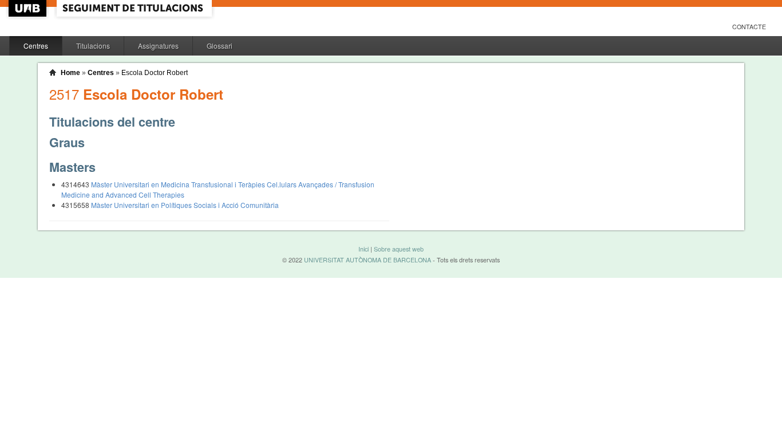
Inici (363, 249)
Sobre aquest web (399, 249)
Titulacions (93, 45)
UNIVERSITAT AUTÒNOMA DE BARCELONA (367, 260)
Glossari (219, 45)
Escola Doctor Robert (154, 73)
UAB (29, 8)
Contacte (749, 26)
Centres (35, 45)
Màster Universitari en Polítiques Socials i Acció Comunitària (185, 205)
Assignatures (158, 45)
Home (70, 73)
